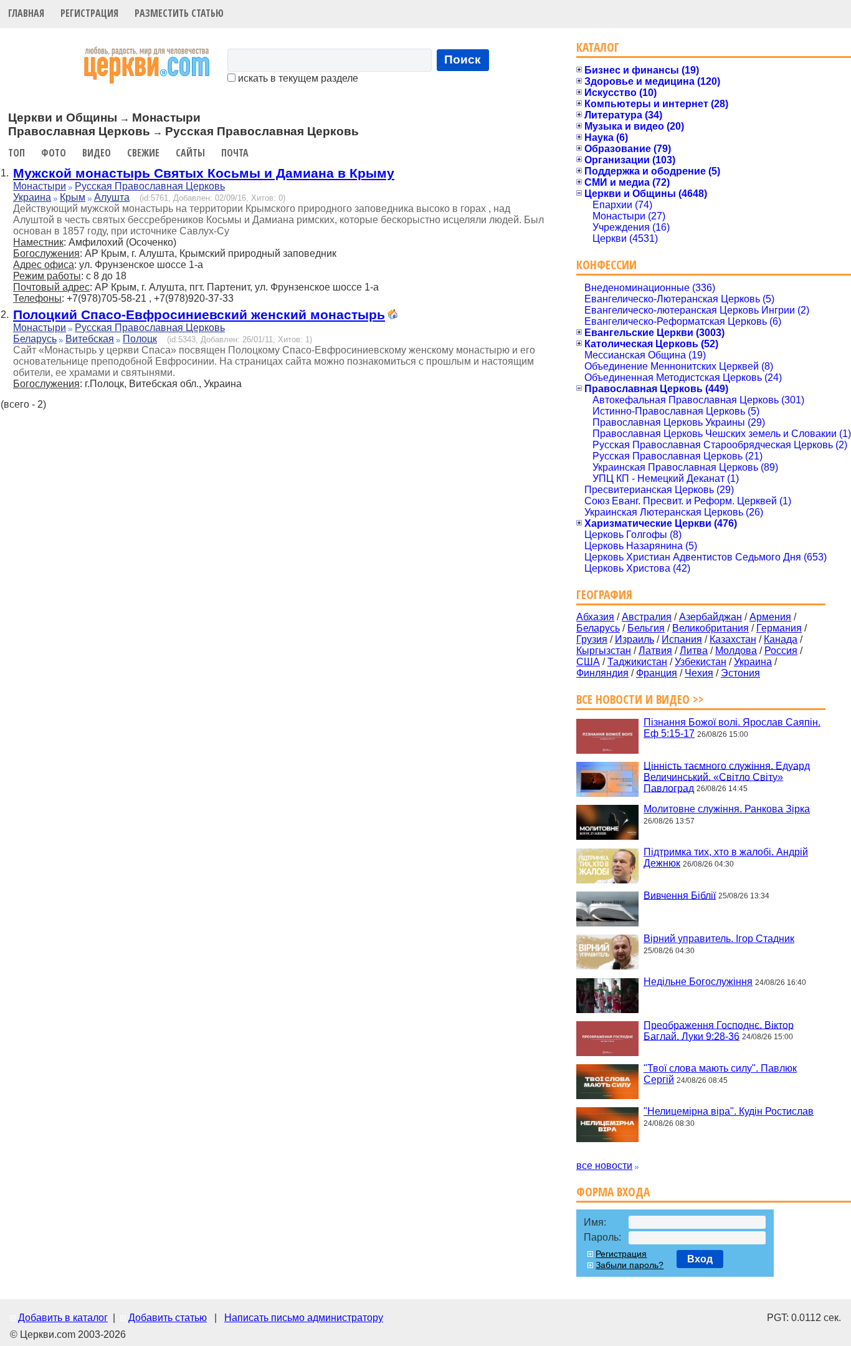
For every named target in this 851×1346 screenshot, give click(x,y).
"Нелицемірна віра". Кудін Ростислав (729, 1111)
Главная (26, 13)
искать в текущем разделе (296, 78)
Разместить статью (179, 13)
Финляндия (602, 673)
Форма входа (613, 1191)
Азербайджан (710, 617)
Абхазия (595, 617)
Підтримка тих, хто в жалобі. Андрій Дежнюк (726, 857)
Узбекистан (700, 661)
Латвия (655, 650)
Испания (682, 639)
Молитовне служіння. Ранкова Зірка (727, 809)
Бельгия (646, 628)
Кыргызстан (603, 650)
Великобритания (710, 628)
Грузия (591, 639)
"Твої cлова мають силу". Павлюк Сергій (720, 1074)
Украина (32, 197)
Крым (72, 197)
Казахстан (733, 639)
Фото (53, 153)
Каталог (597, 47)
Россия (780, 650)
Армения (770, 617)
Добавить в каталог (63, 1317)
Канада (780, 639)
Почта (235, 153)
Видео (96, 153)
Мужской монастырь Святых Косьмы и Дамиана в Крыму (203, 173)
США (588, 661)
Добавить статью (167, 1317)
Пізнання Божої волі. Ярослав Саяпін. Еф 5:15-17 (732, 728)
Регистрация (89, 13)
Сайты (190, 153)
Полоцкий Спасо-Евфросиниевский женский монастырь (199, 314)
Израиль (634, 639)
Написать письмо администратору (303, 1317)
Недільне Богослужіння (698, 981)
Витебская (89, 339)
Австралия (647, 617)
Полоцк (140, 339)
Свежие (143, 153)
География (604, 594)
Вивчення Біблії (680, 895)
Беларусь (35, 339)
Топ (16, 153)
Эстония (740, 673)
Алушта (112, 197)
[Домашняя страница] (392, 315)
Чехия (699, 673)
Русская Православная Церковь (150, 186)
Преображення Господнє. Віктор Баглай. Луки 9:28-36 (719, 1030)
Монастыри (39, 186)
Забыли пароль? (629, 1265)
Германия (779, 628)
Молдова (736, 650)
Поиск (462, 59)
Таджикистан (637, 661)
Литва (694, 650)
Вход (700, 1259)
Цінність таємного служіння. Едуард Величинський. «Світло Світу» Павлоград (727, 776)
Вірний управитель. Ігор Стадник (719, 938)
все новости (604, 1165)
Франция (656, 673)
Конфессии (606, 264)
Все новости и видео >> (640, 699)
